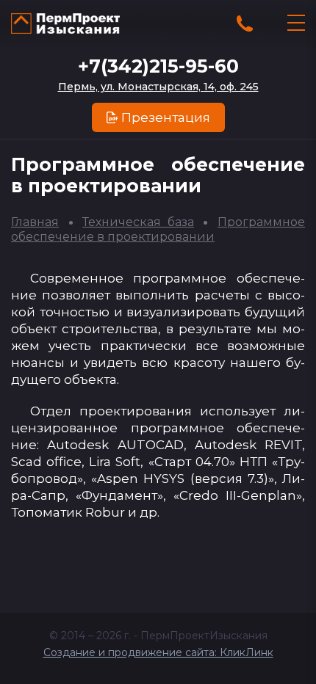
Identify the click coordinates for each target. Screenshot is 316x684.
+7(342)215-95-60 (158, 66)
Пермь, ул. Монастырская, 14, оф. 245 (158, 86)
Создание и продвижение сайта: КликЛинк (158, 652)
